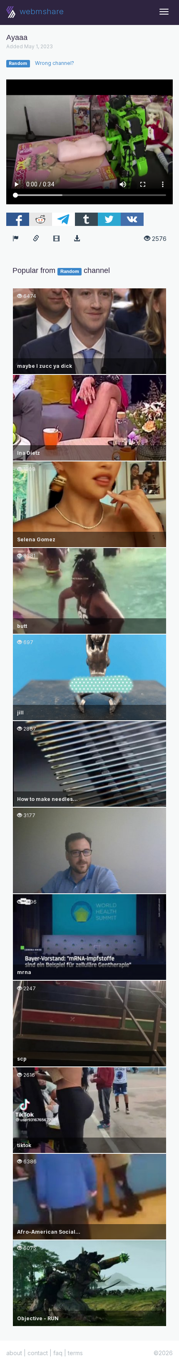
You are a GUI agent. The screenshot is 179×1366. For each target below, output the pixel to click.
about (14, 1352)
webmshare (40, 11)
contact (37, 1352)
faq (57, 1352)
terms (75, 1352)
